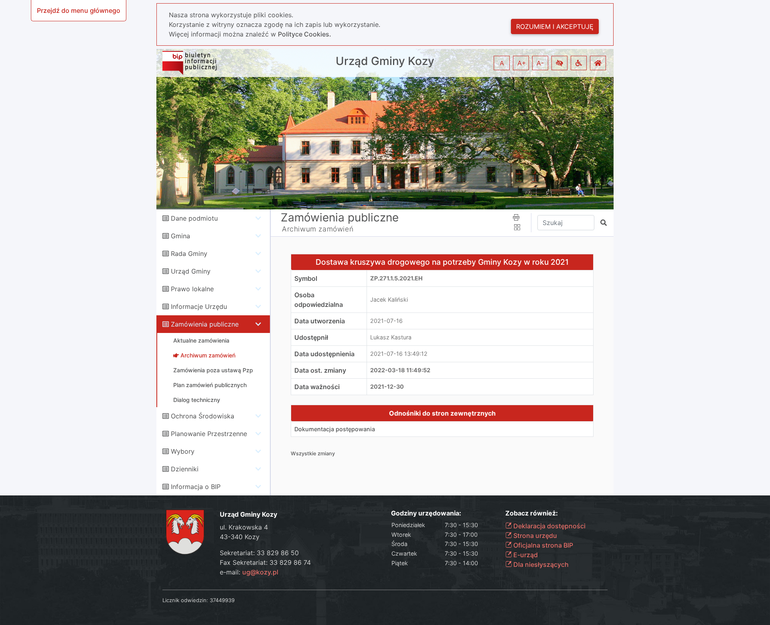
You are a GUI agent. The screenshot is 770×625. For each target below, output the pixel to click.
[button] (559, 63)
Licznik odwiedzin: (185, 600)
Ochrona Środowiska (202, 416)
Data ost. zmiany (320, 370)
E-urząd (525, 555)
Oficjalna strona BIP (542, 545)
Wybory (183, 451)
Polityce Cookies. (304, 34)
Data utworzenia (319, 321)
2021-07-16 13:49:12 (399, 353)
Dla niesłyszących (540, 564)
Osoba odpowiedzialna (318, 299)
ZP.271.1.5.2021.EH (396, 278)
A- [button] (540, 63)
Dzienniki (185, 469)
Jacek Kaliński (389, 299)
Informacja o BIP (196, 487)
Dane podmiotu (194, 218)
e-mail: (249, 572)
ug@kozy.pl (260, 572)
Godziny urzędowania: (426, 513)
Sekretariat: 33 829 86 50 (259, 553)
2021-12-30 (387, 386)
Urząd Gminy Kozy (385, 61)
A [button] (502, 63)
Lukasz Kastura (390, 337)
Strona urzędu (534, 536)
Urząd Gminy (191, 271)
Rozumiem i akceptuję (555, 26)
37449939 (222, 600)
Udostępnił (311, 337)
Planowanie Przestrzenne (209, 434)
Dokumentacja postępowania (334, 429)
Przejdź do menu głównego (78, 10)
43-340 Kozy (239, 537)
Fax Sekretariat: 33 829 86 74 (265, 562)
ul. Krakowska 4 (244, 527)
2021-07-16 (386, 320)
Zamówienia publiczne (205, 324)
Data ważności (317, 387)
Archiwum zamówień (317, 229)
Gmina (180, 236)
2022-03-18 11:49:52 (400, 370)
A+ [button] (521, 63)
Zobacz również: (531, 513)
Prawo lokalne (192, 289)
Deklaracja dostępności (549, 526)
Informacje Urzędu (199, 306)
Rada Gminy (189, 254)
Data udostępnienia (324, 354)
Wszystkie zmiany (313, 453)
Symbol (305, 278)
